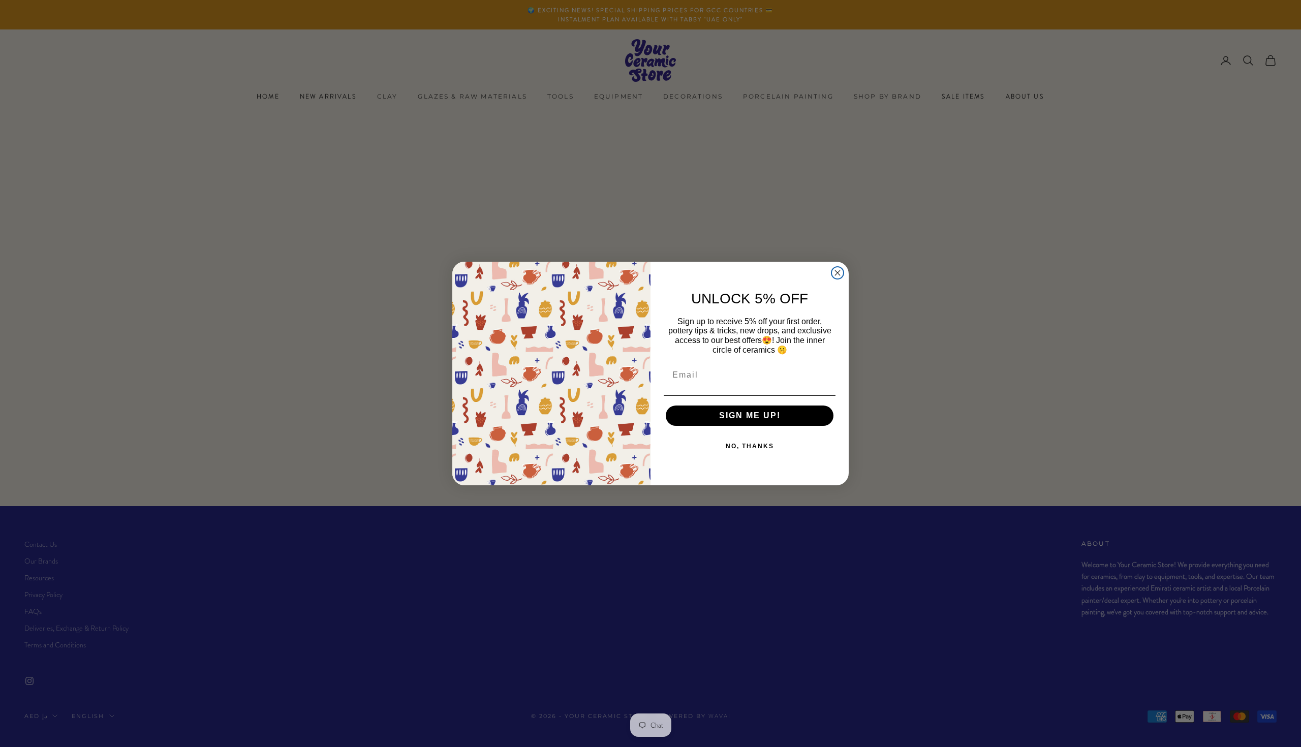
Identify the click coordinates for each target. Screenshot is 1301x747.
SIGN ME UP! (750, 415)
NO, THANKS (750, 446)
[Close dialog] (837, 273)
